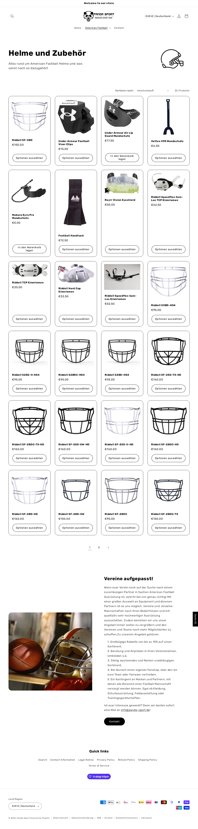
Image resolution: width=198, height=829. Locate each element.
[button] (12, 16)
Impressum (146, 818)
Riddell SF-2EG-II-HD (119, 444)
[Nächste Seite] (108, 547)
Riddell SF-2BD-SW (71, 514)
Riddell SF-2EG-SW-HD (74, 444)
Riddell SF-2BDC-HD (165, 444)
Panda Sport (23, 818)
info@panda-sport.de (135, 710)
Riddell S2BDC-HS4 (71, 374)
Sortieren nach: (124, 90)
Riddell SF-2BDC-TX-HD (28, 444)
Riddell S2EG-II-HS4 (25, 374)
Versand (108, 818)
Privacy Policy (106, 759)
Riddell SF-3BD (22, 140)
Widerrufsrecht (60, 818)
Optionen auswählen (29, 157)
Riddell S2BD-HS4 (117, 374)
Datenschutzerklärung (82, 818)
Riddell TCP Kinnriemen (28, 282)
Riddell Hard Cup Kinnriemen (69, 290)
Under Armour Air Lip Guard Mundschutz (119, 134)
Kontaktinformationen (127, 818)
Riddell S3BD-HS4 (163, 305)
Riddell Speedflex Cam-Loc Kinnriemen (121, 297)
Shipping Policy (147, 759)
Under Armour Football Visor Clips (73, 143)
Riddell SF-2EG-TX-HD (166, 374)
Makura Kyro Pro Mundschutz (23, 216)
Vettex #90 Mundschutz (167, 141)
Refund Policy (126, 759)
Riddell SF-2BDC (116, 514)
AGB (99, 818)
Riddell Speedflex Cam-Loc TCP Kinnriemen (167, 199)
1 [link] (89, 547)
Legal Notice (86, 759)
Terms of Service (99, 765)
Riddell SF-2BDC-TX (164, 514)
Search (42, 759)
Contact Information (62, 759)
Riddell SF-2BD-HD (25, 514)
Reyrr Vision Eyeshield (120, 199)
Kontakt (114, 721)
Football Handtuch (71, 235)
